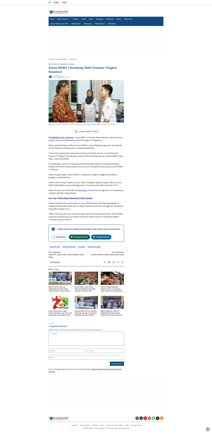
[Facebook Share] (104, 262)
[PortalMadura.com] (58, 12)
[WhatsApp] (153, 418)
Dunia (119, 19)
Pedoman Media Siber (115, 425)
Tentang (74, 425)
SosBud (75, 19)
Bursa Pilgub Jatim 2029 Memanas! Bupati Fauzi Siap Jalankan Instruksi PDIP (85, 289)
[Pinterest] (145, 418)
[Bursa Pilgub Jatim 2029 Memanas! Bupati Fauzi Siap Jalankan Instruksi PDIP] (86, 278)
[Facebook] (137, 418)
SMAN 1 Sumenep (69, 247)
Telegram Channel (102, 237)
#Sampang (88, 24)
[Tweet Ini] (109, 262)
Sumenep (71, 64)
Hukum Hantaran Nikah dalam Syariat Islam (107, 253)
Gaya (91, 19)
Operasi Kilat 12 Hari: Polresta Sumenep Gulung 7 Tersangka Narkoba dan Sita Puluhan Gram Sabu (86, 313)
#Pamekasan (100, 24)
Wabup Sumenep (94, 247)
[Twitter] (141, 418)
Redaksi (95, 425)
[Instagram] (149, 418)
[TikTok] (157, 418)
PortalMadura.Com (57, 137)
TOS (126, 425)
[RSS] (161, 418)
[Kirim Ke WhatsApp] (122, 262)
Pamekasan (83, 190)
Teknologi (110, 19)
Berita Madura (62, 19)
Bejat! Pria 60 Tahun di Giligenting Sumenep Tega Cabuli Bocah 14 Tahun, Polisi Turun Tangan (59, 289)
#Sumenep (112, 24)
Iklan (102, 425)
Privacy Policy (136, 425)
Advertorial (128, 19)
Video (64, 2)
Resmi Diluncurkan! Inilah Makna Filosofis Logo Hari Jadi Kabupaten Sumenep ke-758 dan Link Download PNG (60, 313)
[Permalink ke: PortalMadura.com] (50, 76)
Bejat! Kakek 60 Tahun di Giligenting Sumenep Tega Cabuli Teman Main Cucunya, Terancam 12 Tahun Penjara (111, 313)
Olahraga (99, 19)
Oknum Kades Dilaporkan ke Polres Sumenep (75, 198)
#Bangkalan (75, 24)
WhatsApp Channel (81, 237)
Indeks (56, 2)
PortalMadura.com (59, 76)
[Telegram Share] (118, 262)
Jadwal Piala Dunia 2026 (59, 24)
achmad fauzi (55, 247)
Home (52, 19)
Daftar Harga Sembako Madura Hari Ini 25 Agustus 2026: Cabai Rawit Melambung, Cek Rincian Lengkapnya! (112, 289)
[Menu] (50, 2)
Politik (83, 19)
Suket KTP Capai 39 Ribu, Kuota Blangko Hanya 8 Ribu (66, 254)
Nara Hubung (85, 425)
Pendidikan (63, 64)
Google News (61, 237)
